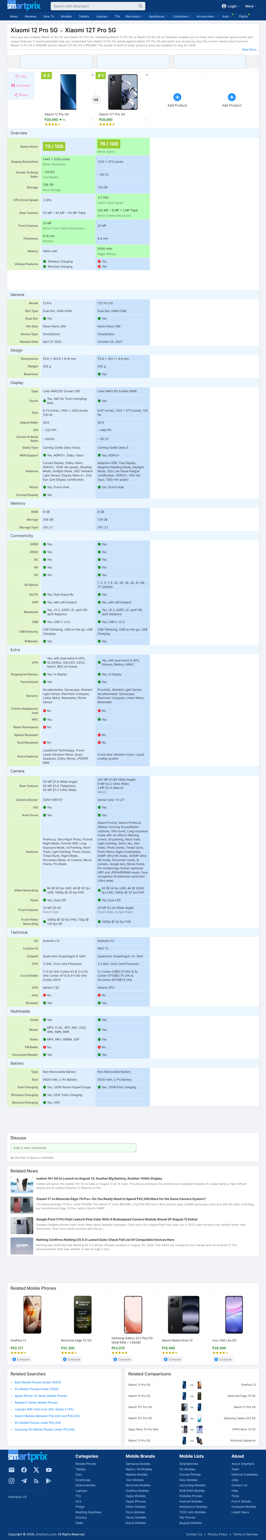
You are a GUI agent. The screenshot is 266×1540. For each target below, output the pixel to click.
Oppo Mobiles (136, 1496)
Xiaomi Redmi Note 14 (177, 1340)
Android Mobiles (190, 1501)
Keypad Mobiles (190, 1523)
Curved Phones (190, 1474)
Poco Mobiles (135, 1512)
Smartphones (188, 1463)
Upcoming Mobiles (192, 1485)
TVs (117, 16)
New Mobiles (188, 1480)
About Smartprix (243, 1463)
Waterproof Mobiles (193, 1506)
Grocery (81, 1517)
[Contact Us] (11, 1470)
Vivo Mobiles (135, 1480)
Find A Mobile (241, 1501)
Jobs (235, 1480)
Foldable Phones (190, 1496)
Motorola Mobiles (138, 1485)
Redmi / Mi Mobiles (139, 1469)
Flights (243, 16)
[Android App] (48, 1480)
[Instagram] (11, 1480)
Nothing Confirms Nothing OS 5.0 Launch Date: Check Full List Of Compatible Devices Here (105, 1240)
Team (235, 1469)
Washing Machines (88, 1512)
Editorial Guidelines (245, 1474)
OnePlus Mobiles (137, 1490)
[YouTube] (48, 1470)
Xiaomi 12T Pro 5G (112, 114)
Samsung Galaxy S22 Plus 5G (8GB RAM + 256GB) (132, 1340)
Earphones (82, 1480)
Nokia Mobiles (136, 1523)
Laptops (102, 16)
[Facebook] (24, 1470)
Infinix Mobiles (136, 1506)
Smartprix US (17, 1497)
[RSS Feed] (36, 1480)
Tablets (84, 16)
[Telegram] (24, 1480)
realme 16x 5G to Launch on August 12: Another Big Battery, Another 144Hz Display (99, 1179)
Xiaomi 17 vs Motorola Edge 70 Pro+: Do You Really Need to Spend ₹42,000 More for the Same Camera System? (121, 1199)
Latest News (240, 1512)
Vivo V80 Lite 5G (224, 1340)
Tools (235, 1496)
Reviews (31, 16)
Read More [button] (249, 49)
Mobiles (66, 16)
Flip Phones (187, 1517)
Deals (79, 1523)
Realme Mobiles (137, 1474)
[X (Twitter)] (36, 1470)
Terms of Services (245, 1534)
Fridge (79, 1506)
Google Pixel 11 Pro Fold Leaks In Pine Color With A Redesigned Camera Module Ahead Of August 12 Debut (116, 1219)
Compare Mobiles (244, 1506)
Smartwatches (85, 1485)
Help (235, 1490)
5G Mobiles (187, 1469)
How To (49, 16)
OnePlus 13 (18, 1340)
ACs (78, 1501)
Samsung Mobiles (138, 1463)
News (14, 16)
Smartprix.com (46, 1534)
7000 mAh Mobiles (192, 1512)
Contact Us (239, 1485)
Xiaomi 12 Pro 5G (57, 114)
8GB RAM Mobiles (192, 1490)
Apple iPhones (136, 1501)
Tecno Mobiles (136, 1517)
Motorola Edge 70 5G (76, 1340)
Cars (78, 1474)
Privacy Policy (217, 1534)
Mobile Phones (85, 1463)
